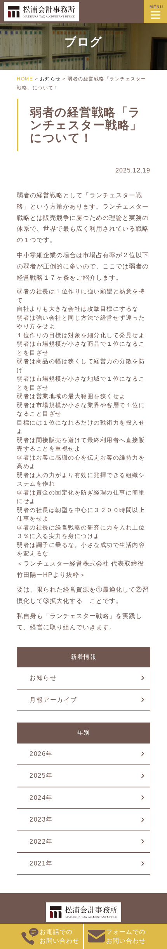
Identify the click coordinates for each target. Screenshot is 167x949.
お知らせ (43, 677)
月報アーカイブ (53, 700)
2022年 (41, 841)
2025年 (41, 775)
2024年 (41, 797)
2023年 (41, 819)
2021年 (41, 863)
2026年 (41, 753)
